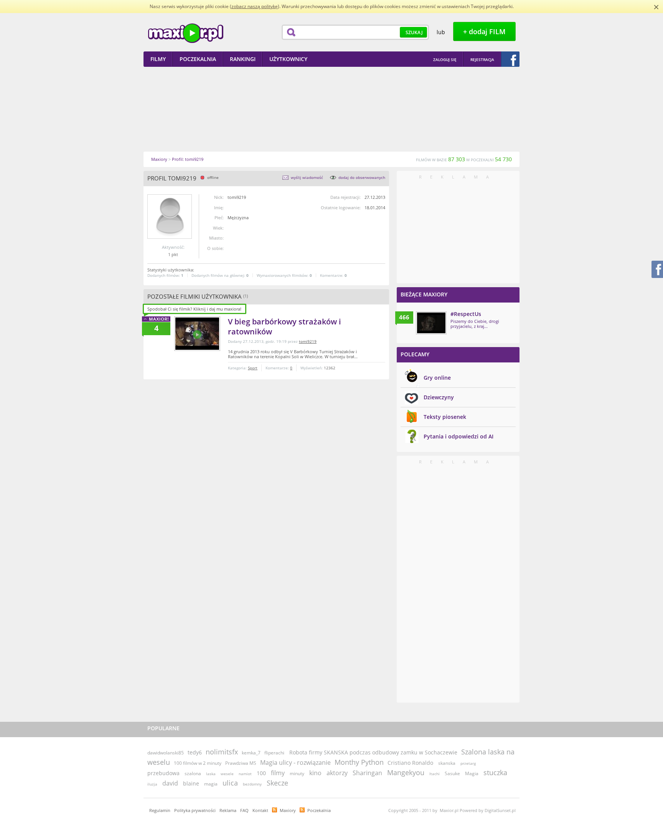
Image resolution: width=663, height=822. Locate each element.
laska (211, 773)
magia (211, 784)
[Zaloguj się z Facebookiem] (510, 59)
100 (261, 773)
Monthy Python (359, 762)
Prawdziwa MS (240, 763)
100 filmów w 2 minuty (197, 763)
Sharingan (367, 773)
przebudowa (163, 773)
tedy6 (195, 752)
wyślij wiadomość (307, 177)
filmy (278, 773)
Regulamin (159, 810)
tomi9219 (308, 341)
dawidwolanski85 (165, 752)
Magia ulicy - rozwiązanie (295, 762)
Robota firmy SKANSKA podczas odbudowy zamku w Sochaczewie (373, 752)
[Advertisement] (331, 109)
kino (315, 773)
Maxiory (288, 810)
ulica (230, 782)
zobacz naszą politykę (254, 6)
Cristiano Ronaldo (410, 762)
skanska (446, 763)
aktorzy (337, 773)
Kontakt (260, 810)
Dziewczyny (439, 397)
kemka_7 (251, 752)
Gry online (437, 377)
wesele (227, 773)
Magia (471, 773)
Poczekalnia (319, 810)
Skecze (277, 782)
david (170, 783)
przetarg (468, 763)
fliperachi (274, 752)
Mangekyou (405, 772)
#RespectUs (465, 314)
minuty (297, 773)
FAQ (244, 810)
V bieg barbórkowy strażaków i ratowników (284, 326)
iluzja (152, 784)
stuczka (495, 772)
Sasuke (452, 773)
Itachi (434, 773)
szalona (193, 773)
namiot (245, 773)
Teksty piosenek (445, 416)
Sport (252, 367)
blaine (191, 783)
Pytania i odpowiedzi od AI (458, 436)
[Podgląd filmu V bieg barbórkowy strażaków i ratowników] (197, 333)
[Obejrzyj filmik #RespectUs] (431, 322)
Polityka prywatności (195, 810)
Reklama (227, 810)
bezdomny (252, 784)
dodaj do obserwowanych (361, 177)
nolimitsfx (222, 751)
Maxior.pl (185, 33)
